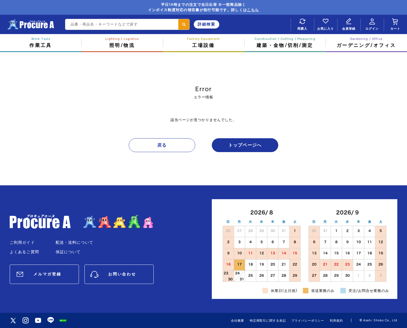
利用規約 (336, 320)
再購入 (302, 28)
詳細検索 (206, 24)
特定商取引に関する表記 (268, 320)
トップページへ (244, 145)
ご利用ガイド (22, 242)
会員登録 (349, 28)
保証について (68, 252)
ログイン (372, 28)
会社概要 (237, 320)
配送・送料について (74, 242)
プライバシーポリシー (307, 320)
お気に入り (325, 28)
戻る (162, 145)
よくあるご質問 (24, 252)
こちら (253, 10)
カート (395, 28)
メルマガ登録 (47, 274)
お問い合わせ (122, 274)
